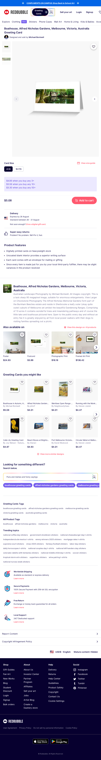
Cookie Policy (71, 728)
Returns (52, 674)
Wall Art (58, 21)
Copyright (53, 692)
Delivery (52, 669)
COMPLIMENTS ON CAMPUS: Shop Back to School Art (50, 3)
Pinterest (82, 687)
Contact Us (54, 696)
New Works (8, 678)
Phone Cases (45, 21)
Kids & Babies (87, 21)
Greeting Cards (10, 503)
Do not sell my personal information (48, 728)
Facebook (83, 674)
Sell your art (30, 691)
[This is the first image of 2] (16, 99)
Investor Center (31, 674)
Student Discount (7, 689)
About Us (28, 669)
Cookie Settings (56, 701)
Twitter (81, 678)
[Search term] (51, 12)
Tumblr (81, 683)
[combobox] (43, 12)
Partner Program (28, 680)
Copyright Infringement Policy (17, 641)
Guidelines (53, 683)
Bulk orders (8, 704)
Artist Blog (29, 700)
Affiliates (28, 686)
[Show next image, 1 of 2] (94, 99)
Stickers (33, 21)
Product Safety (55, 687)
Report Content (10, 633)
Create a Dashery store (31, 706)
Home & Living (71, 21)
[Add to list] (93, 46)
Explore (6, 21)
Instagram (83, 669)
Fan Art (7, 674)
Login (6, 695)
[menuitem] (6, 22)
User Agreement (10, 728)
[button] (50, 3)
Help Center (54, 678)
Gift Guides (8, 669)
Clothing (19, 21)
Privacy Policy (25, 728)
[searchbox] (50, 477)
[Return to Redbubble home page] (16, 12)
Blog (5, 683)
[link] (17, 485)
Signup (6, 700)
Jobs (26, 695)
